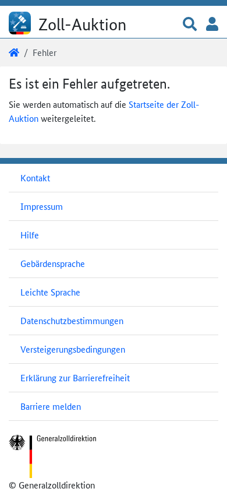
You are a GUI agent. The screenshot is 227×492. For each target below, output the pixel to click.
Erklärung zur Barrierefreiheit (75, 377)
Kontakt (35, 177)
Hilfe (29, 235)
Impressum (41, 206)
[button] (190, 25)
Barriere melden (50, 406)
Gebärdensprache (52, 263)
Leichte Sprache (50, 292)
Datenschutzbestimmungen (71, 320)
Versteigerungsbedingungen (72, 349)
